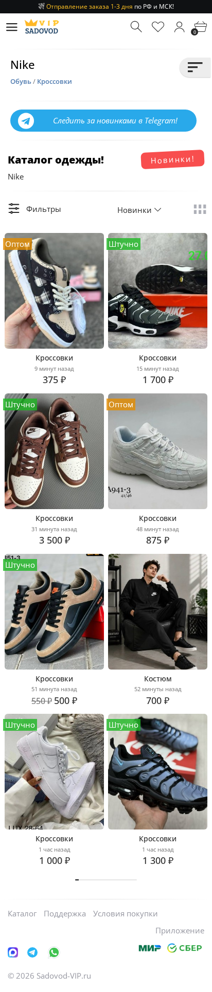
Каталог (22, 913)
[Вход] (179, 27)
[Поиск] (137, 27)
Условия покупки (125, 913)
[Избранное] (158, 27)
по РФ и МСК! (110, 6)
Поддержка (65, 913)
